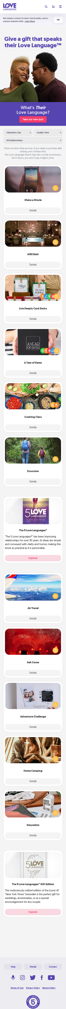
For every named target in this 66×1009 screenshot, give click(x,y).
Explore (33, 558)
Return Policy (49, 988)
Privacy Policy (33, 988)
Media (33, 966)
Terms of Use (17, 988)
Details (33, 210)
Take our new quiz (33, 119)
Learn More (30, 21)
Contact (53, 966)
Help (13, 966)
